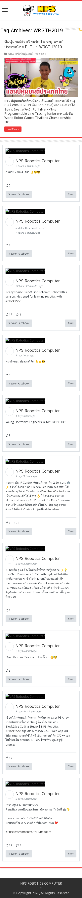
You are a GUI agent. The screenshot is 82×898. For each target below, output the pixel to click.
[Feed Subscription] (80, 29)
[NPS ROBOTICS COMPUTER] (41, 10)
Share (70, 194)
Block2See (14, 301)
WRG (11, 54)
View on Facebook (19, 194)
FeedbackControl (53, 491)
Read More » (13, 129)
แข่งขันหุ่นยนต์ (24, 54)
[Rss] (41, 888)
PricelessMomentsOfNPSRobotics (29, 832)
